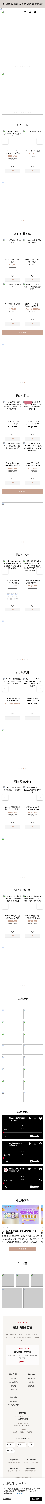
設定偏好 (7, 1498)
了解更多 (18, 1493)
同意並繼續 (35, 1498)
